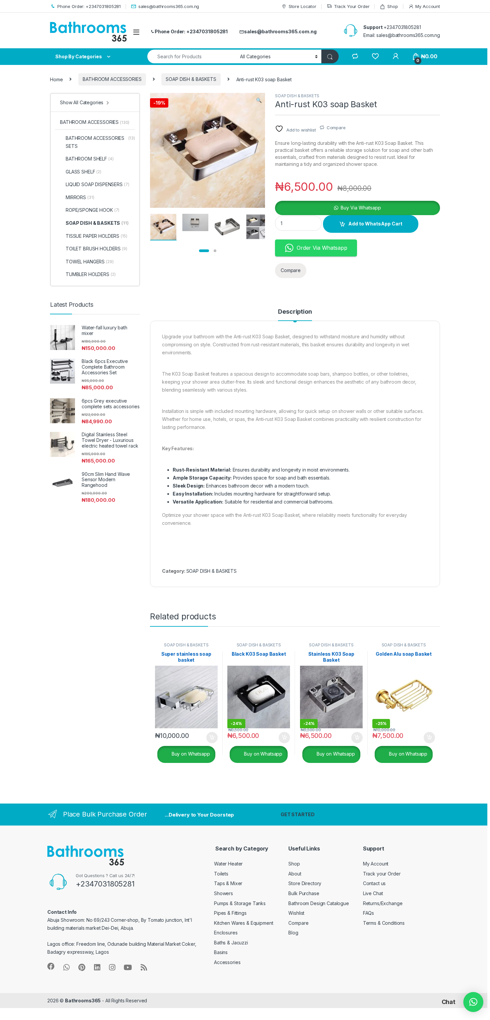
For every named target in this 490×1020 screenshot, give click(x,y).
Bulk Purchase (303, 893)
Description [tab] (295, 312)
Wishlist (296, 913)
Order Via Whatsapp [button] (322, 247)
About (294, 873)
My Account (427, 6)
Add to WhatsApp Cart (375, 223)
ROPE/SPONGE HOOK (92, 210)
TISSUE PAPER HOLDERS (96, 236)
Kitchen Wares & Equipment (243, 923)
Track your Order (382, 873)
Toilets (221, 873)
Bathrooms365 (83, 1000)
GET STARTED (297, 814)
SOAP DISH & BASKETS (191, 79)
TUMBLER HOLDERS (91, 274)
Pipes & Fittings (230, 913)
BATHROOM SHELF (90, 159)
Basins (221, 952)
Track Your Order (352, 6)
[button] (259, 100)
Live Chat (373, 893)
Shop (392, 6)
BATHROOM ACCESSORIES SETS (100, 142)
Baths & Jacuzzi (231, 942)
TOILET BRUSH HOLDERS (96, 248)
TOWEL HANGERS (90, 261)
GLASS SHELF (83, 171)
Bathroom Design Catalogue (318, 903)
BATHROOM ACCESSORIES (112, 79)
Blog (293, 932)
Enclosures (226, 932)
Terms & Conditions (384, 923)
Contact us (374, 883)
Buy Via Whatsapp (361, 207)
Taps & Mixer (228, 883)
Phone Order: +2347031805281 (89, 6)
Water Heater (228, 863)
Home (56, 79)
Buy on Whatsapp (190, 754)
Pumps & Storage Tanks (240, 903)
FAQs (368, 913)
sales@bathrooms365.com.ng (168, 6)
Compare (336, 127)
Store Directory (304, 883)
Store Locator (302, 6)
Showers (223, 893)
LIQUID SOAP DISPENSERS (97, 184)
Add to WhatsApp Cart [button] (204, 737)
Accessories (227, 962)
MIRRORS (80, 197)
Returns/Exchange (383, 903)
